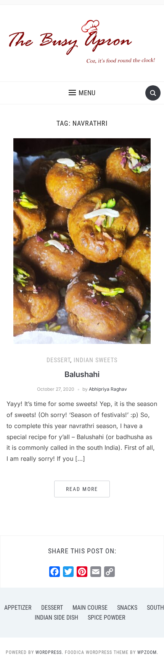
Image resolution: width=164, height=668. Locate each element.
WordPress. (49, 652)
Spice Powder (106, 617)
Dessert (58, 360)
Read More (82, 489)
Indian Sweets (95, 360)
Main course (90, 607)
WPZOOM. (147, 652)
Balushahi (82, 374)
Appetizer (18, 607)
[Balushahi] (82, 241)
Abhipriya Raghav (108, 389)
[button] (82, 92)
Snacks (127, 607)
